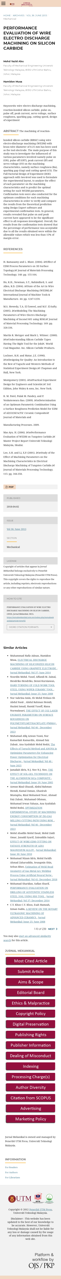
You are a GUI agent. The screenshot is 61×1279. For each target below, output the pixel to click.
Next (51, 929)
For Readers (11, 1167)
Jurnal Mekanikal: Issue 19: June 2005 (31, 782)
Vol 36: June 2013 (36, 15)
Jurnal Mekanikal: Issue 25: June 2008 (31, 693)
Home (7, 15)
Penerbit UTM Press (40, 1209)
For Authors (11, 1172)
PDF (11, 487)
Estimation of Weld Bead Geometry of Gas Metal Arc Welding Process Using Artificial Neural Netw (31, 871)
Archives (18, 15)
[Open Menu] (3, 3)
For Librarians (12, 1177)
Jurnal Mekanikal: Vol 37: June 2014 (30, 672)
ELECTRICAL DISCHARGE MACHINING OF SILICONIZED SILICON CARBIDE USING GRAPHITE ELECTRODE (33, 664)
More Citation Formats (23, 627)
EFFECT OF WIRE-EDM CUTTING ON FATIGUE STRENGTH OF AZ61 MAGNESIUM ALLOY (31, 846)
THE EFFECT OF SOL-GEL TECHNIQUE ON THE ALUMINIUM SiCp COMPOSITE (31, 774)
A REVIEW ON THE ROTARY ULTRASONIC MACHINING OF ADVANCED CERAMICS (34, 913)
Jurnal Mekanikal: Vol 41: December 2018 (33, 879)
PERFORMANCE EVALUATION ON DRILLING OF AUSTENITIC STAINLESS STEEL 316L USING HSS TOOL (32, 892)
